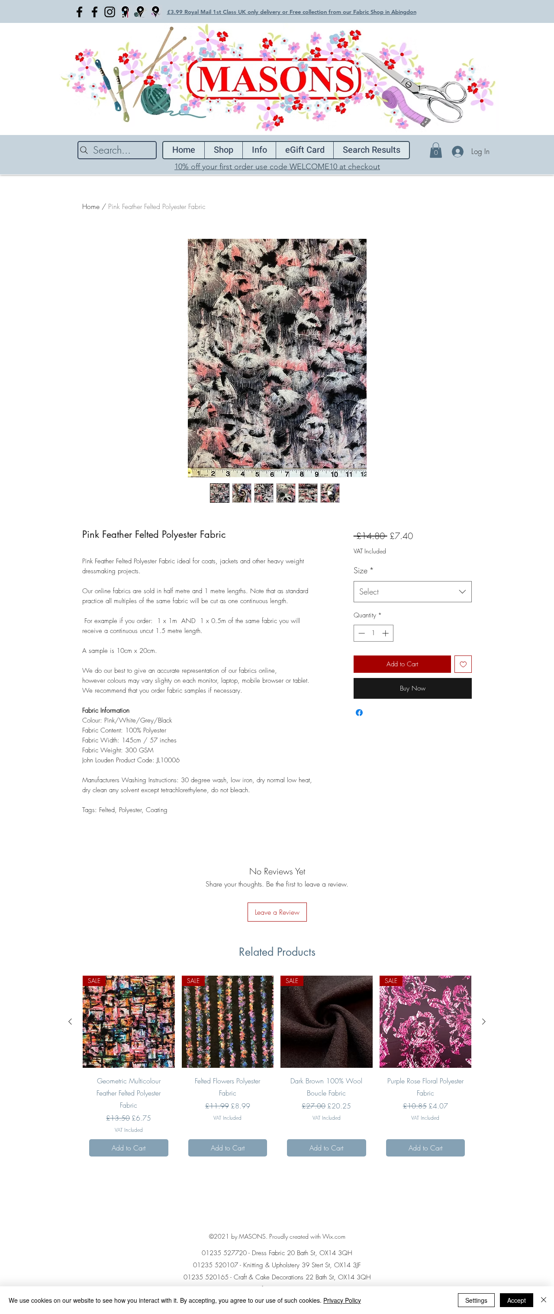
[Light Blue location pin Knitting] (140, 12)
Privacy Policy (342, 1300)
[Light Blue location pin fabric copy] (155, 12)
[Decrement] (361, 633)
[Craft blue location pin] (125, 12)
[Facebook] (79, 12)
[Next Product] (484, 1021)
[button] (435, 150)
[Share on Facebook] (359, 712)
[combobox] (413, 592)
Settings (476, 1300)
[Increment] (386, 633)
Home (91, 206)
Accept (516, 1300)
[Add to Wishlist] (463, 664)
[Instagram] (110, 12)
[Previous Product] (70, 1021)
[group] (277, 1069)
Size (364, 570)
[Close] (543, 1300)
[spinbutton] (373, 633)
